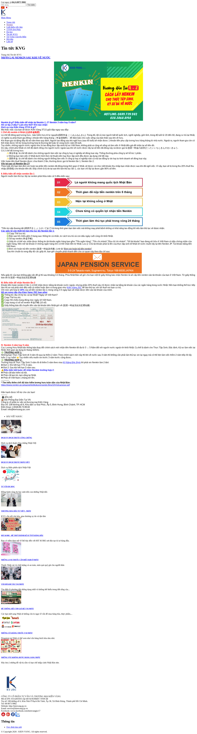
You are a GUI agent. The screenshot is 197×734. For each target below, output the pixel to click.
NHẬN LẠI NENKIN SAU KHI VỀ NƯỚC (25, 57)
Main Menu (6, 18)
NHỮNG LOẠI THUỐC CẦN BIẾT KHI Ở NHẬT (20, 560)
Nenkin (9, 25)
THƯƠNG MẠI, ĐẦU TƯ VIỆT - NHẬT (16, 511)
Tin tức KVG (12, 34)
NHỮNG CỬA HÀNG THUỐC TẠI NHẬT (17, 633)
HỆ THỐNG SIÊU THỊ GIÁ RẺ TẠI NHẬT (17, 609)
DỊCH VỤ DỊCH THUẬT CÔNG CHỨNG (16, 438)
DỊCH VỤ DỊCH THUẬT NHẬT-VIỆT (15, 462)
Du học (9, 32)
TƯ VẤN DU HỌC (8, 487)
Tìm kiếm (31, 5)
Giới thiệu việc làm (14, 27)
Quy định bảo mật (14, 727)
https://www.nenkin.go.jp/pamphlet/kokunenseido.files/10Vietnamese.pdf (35, 385)
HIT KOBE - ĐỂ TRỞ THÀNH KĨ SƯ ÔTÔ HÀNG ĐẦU (22, 535)
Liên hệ (9, 41)
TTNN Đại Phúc (13, 29)
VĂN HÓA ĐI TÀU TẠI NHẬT (12, 584)
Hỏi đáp (9, 39)
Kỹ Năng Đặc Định (72, 362)
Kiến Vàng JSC (74, 287)
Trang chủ (10, 22)
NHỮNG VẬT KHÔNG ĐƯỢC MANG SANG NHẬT (20, 657)
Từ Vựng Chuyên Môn (16, 37)
